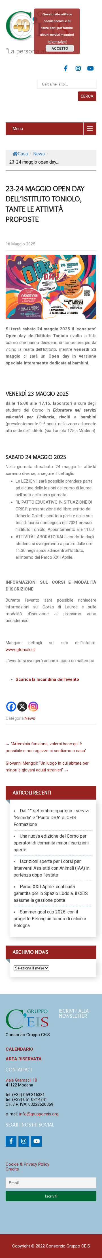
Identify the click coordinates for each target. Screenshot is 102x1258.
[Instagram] (33, 707)
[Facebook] (11, 707)
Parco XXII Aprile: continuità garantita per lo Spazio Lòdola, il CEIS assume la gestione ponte (51, 893)
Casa (23, 154)
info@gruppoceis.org (38, 1114)
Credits (12, 1169)
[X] (22, 707)
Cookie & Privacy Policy (27, 1164)
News (39, 154)
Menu (18, 128)
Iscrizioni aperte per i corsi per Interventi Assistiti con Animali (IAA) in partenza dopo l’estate (52, 868)
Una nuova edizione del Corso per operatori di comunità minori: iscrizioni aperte (51, 842)
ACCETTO (60, 48)
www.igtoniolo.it (20, 649)
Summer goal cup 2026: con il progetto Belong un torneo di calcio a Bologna (50, 918)
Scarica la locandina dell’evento (47, 679)
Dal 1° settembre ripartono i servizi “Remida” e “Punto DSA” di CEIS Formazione (51, 817)
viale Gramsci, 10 (21, 1080)
